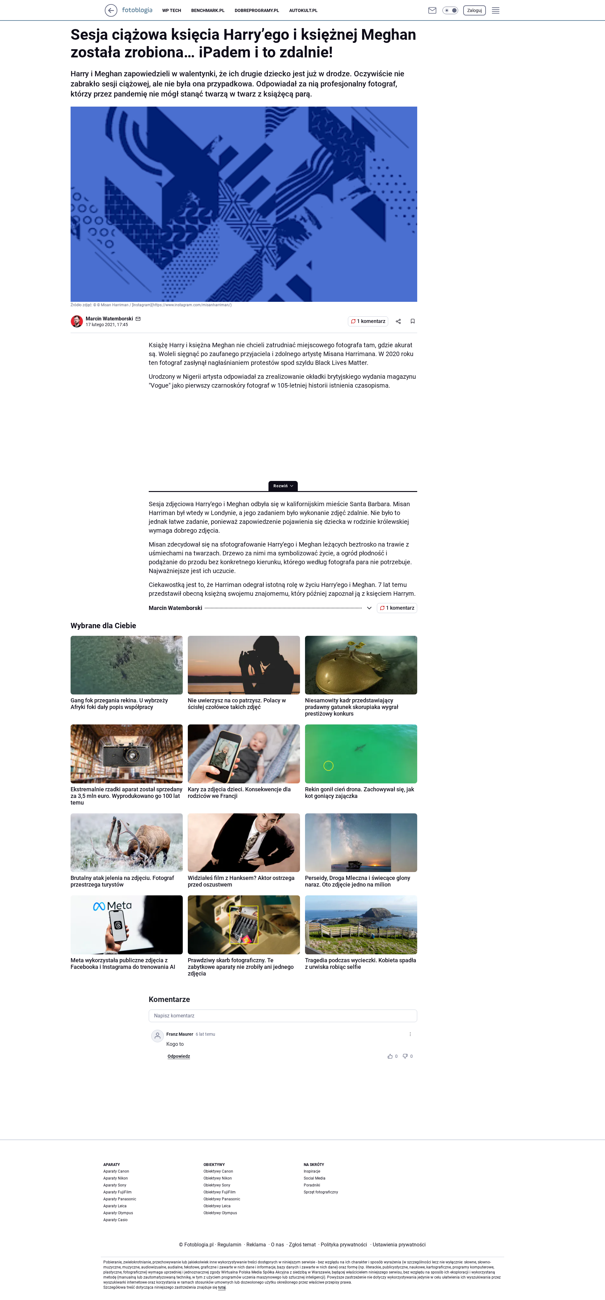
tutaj (222, 1287)
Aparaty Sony (114, 1185)
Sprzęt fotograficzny (321, 1192)
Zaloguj (474, 10)
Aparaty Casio (115, 1220)
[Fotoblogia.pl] (142, 10)
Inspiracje (312, 1171)
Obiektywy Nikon (218, 1178)
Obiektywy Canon (218, 1171)
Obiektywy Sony (217, 1185)
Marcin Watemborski (109, 319)
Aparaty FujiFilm (117, 1192)
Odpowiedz (179, 1056)
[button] (450, 10)
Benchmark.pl (208, 10)
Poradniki (312, 1185)
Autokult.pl (303, 10)
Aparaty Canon (116, 1171)
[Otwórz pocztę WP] (432, 10)
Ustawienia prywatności (398, 1245)
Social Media (315, 1178)
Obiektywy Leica (217, 1206)
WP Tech (171, 10)
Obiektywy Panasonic (222, 1199)
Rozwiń (281, 486)
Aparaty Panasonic (119, 1199)
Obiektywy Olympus (220, 1213)
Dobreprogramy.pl (257, 10)
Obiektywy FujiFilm (220, 1192)
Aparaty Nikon (115, 1178)
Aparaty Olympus (118, 1213)
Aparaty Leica (115, 1206)
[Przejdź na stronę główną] (111, 15)
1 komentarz (371, 321)
